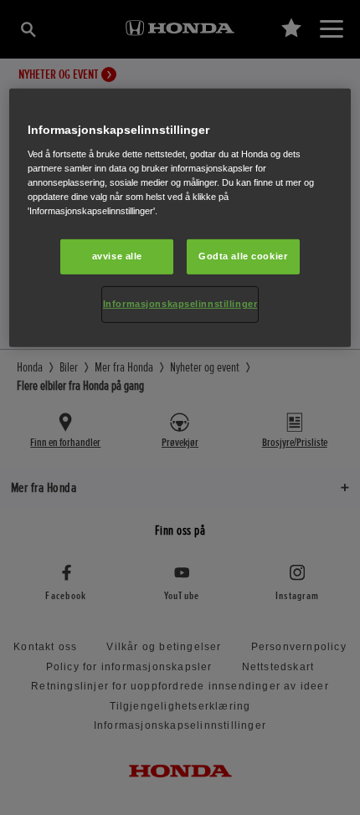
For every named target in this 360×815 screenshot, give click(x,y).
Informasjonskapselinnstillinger (180, 304)
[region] (180, 218)
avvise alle (117, 256)
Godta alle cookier (242, 256)
